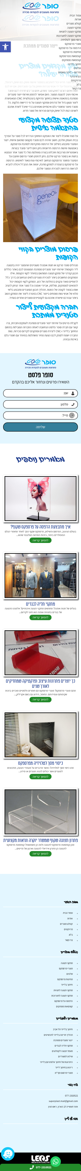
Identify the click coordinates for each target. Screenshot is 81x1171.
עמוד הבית (75, 15)
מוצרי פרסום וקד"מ (64, 1072)
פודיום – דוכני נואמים (69, 72)
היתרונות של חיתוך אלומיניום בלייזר (56, 1062)
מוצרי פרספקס (73, 44)
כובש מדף (75, 76)
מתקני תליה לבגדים (40, 604)
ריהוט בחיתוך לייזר (64, 1067)
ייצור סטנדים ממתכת (63, 1040)
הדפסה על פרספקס (70, 48)
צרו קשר (76, 88)
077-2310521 (71, 1095)
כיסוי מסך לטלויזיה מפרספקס (40, 763)
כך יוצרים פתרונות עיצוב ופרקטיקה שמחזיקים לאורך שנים (40, 684)
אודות (78, 19)
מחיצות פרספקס (72, 52)
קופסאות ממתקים (71, 60)
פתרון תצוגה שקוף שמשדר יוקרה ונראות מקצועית (40, 840)
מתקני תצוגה (74, 27)
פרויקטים (76, 80)
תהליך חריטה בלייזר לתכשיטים (58, 1034)
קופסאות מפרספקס (70, 56)
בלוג (78, 84)
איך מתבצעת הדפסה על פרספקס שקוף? (40, 527)
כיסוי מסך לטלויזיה (71, 39)
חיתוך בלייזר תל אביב (63, 1029)
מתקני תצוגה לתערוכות (68, 36)
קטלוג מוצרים (73, 23)
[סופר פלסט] (40, 7)
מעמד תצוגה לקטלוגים (62, 1051)
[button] (5, 46)
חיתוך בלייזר (74, 64)
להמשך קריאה (40, 540)
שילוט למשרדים (65, 1056)
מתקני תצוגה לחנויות (70, 31)
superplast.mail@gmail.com (63, 1101)
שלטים (77, 68)
